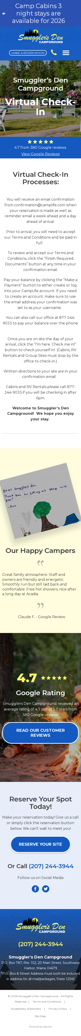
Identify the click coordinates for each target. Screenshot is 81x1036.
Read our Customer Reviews (40, 733)
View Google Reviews (40, 154)
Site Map (40, 1016)
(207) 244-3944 (51, 866)
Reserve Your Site (40, 844)
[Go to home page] (40, 42)
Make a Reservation (27, 53)
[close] (75, 13)
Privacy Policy (58, 1008)
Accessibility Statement (26, 1008)
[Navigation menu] (66, 52)
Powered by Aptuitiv (40, 1026)
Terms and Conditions (47, 1001)
